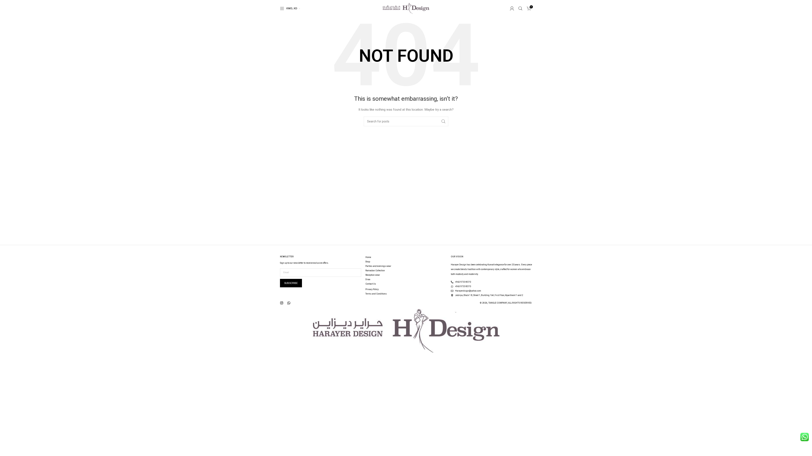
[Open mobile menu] (282, 8)
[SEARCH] (443, 121)
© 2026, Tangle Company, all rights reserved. (506, 303)
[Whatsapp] (289, 303)
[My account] (512, 8)
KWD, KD (291, 8)
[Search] (520, 8)
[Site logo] (406, 8)
